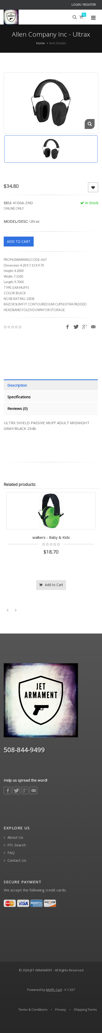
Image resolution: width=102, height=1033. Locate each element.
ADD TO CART (18, 241)
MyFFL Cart (54, 989)
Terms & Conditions (33, 1009)
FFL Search (16, 845)
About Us (14, 837)
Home (40, 43)
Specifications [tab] (19, 396)
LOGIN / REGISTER (84, 4)
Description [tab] (17, 385)
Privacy (60, 1009)
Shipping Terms (85, 1009)
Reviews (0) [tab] (17, 408)
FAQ (10, 852)
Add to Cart (53, 584)
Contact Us (16, 860)
